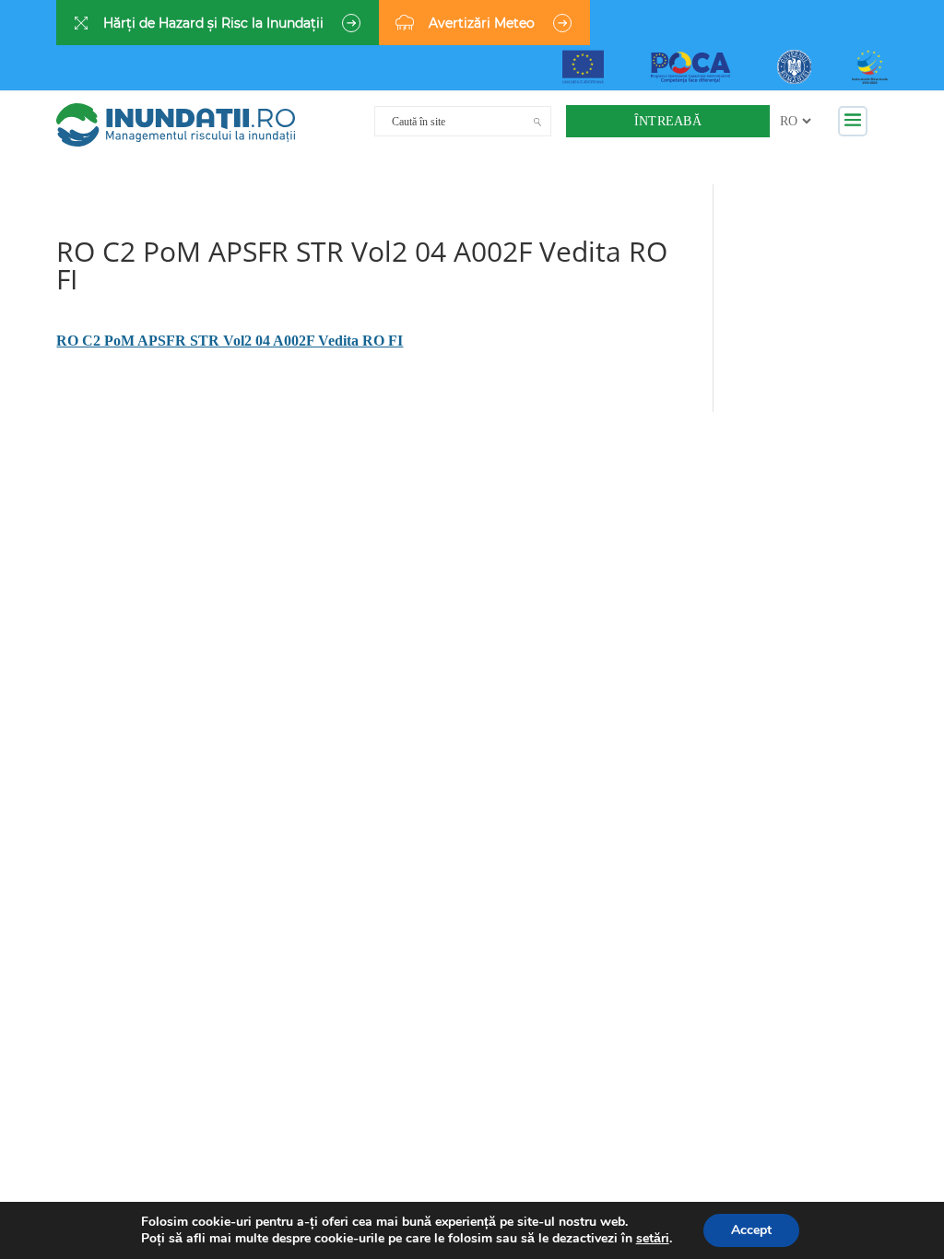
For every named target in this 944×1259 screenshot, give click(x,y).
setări (652, 1238)
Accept (751, 1230)
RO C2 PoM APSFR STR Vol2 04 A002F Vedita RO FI (229, 340)
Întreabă (668, 121)
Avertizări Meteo (482, 23)
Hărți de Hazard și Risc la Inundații (213, 23)
